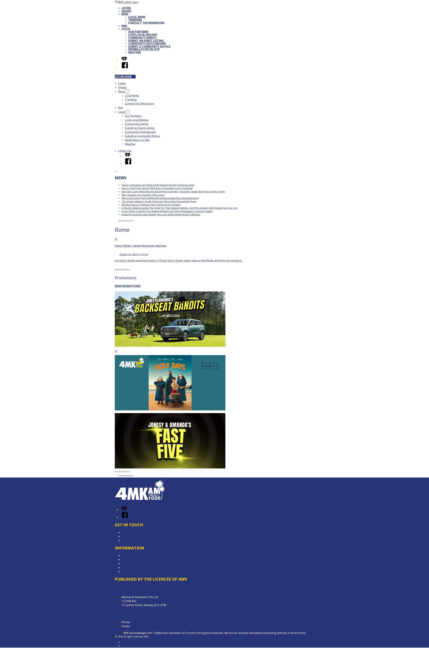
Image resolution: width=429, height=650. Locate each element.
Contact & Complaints (135, 532)
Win (124, 26)
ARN (123, 642)
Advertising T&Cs (132, 563)
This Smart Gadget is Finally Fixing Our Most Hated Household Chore (158, 201)
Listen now (123, 76)
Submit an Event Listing (146, 40)
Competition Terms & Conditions (142, 559)
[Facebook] (124, 67)
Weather (134, 52)
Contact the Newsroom (146, 23)
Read (124, 14)
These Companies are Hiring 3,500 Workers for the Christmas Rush (157, 185)
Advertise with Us (132, 536)
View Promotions (128, 286)
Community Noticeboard (147, 43)
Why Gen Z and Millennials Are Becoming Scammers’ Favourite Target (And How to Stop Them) (173, 191)
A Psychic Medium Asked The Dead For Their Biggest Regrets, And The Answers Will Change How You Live (179, 208)
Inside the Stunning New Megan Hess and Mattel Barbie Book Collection (160, 214)
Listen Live (125, 151)
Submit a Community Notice (149, 46)
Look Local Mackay (142, 34)
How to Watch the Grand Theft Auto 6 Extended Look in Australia (156, 188)
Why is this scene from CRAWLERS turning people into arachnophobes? (160, 198)
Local (125, 29)
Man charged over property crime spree (143, 194)
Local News (136, 17)
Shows (126, 11)
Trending (135, 20)
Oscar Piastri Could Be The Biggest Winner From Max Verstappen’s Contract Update (167, 211)
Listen (126, 8)
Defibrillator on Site (144, 49)
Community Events (142, 37)
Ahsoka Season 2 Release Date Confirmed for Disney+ (151, 204)
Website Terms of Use (135, 567)
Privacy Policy (129, 555)
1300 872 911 (139, 626)
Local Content (130, 571)
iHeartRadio (127, 645)
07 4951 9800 (139, 622)
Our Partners (138, 32)
